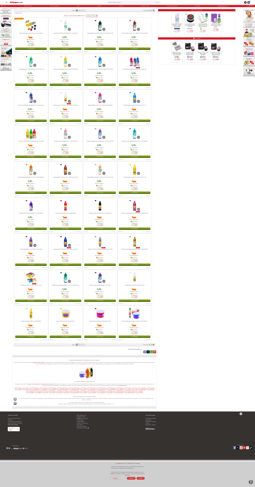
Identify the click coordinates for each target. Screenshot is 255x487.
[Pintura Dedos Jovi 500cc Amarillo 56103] (65, 312)
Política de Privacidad (150, 421)
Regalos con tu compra (82, 418)
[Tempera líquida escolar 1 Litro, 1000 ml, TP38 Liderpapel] (134, 24)
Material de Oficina (28, 6)
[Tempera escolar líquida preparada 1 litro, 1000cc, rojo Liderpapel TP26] (134, 60)
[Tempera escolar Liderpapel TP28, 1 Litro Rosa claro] (65, 132)
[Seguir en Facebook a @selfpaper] (234, 448)
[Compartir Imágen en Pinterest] (154, 352)
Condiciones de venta (150, 418)
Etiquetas (121, 6)
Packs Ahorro (80, 424)
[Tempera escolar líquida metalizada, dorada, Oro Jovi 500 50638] (134, 240)
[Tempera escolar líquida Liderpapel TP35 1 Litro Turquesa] (134, 132)
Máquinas (99, 6)
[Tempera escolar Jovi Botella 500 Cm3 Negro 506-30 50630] (100, 204)
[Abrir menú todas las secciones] (6, 2)
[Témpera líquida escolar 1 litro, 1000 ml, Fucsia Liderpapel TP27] (100, 96)
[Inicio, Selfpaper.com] (16, 2)
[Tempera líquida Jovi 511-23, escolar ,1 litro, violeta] (30, 240)
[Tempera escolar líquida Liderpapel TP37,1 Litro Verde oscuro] (65, 276)
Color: (52, 389)
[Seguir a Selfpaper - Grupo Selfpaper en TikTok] (250, 447)
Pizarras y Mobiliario (54, 6)
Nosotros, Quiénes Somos (14, 418)
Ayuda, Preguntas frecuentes (15, 423)
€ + (223, 6)
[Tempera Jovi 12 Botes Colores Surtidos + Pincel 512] (30, 276)
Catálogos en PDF (81, 417)
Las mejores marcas (81, 426)
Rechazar (131, 478)
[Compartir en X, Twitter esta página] (148, 352)
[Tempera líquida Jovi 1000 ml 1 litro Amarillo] (134, 168)
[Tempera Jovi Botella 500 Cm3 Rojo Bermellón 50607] (65, 204)
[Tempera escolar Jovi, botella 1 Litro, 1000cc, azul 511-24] (65, 240)
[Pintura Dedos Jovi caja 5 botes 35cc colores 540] (30, 24)
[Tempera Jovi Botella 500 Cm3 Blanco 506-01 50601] (134, 276)
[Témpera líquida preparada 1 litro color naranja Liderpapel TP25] (30, 168)
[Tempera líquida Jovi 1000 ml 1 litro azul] (134, 96)
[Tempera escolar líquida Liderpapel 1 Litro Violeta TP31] (100, 276)
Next (221, 23)
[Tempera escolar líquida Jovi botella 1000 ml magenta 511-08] (134, 204)
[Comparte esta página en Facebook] (144, 352)
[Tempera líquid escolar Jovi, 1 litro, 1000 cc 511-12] (65, 168)
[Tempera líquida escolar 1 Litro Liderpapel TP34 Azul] (100, 60)
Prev (173, 23)
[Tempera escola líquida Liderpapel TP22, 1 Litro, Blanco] (65, 24)
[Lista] (150, 10)
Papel (78, 6)
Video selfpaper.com (82, 415)
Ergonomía (197, 6)
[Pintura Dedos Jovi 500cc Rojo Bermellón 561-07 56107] (100, 312)
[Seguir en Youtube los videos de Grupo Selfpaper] (241, 447)
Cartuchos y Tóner (145, 6)
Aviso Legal (148, 420)
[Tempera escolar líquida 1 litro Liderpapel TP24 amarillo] (65, 60)
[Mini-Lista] (152, 10)
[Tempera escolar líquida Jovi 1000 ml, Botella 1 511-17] (30, 132)
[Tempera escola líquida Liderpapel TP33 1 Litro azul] (30, 96)
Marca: (18, 389)
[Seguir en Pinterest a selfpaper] (244, 448)
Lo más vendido (80, 421)
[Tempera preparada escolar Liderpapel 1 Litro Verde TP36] (30, 60)
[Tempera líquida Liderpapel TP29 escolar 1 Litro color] (100, 168)
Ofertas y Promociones (82, 423)
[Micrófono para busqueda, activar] (156, 2)
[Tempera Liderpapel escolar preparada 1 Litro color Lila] (100, 132)
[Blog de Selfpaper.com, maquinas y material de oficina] (6, 68)
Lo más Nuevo (80, 420)
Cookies (147, 423)
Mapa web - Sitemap (150, 424)
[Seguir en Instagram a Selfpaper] (247, 448)
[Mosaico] (153, 10)
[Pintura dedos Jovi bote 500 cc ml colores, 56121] (134, 312)
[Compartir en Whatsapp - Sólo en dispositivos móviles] (151, 352)
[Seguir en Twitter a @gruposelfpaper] (237, 447)
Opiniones (10, 420)
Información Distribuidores (14, 421)
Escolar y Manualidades (172, 6)
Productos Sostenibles (82, 428)
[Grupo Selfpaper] (150, 430)
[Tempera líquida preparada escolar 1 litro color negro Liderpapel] (100, 24)
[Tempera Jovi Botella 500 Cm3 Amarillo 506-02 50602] (30, 312)
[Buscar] (158, 2)
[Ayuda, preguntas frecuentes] (251, 484)
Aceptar (140, 478)
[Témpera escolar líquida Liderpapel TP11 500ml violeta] (30, 204)
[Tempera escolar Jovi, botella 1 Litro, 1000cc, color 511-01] (65, 96)
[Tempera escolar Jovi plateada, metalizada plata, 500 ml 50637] (100, 240)
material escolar (123, 385)
